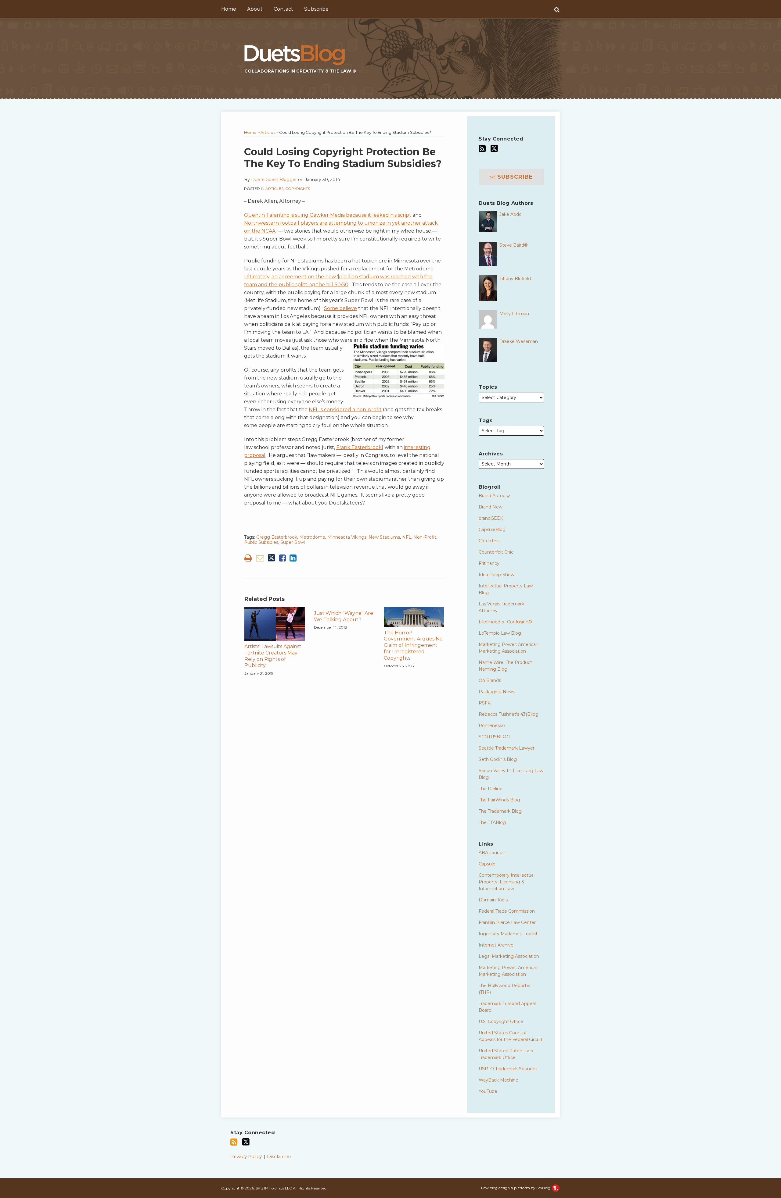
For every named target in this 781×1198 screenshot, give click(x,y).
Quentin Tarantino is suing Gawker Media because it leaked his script (327, 215)
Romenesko (492, 725)
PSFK (485, 703)
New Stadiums (384, 537)
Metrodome (312, 537)
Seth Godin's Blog (498, 759)
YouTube (488, 1091)
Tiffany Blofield (515, 278)
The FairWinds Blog (499, 800)
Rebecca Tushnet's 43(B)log (508, 714)
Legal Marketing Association (509, 956)
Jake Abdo (510, 214)
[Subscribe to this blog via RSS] (482, 148)
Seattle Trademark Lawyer (506, 748)
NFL (406, 537)
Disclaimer (279, 1156)
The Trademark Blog (500, 811)
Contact (283, 9)
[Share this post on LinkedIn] (293, 558)
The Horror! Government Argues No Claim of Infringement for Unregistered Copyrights (413, 645)
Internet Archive (496, 945)
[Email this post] (260, 558)
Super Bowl (292, 542)
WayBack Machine (498, 1080)
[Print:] (248, 558)
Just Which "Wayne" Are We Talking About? (343, 616)
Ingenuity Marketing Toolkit (508, 933)
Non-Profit (424, 537)
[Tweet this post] (271, 558)
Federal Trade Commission (507, 911)
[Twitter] (494, 148)
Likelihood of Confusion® (505, 622)
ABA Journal (492, 852)
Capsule (487, 864)
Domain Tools (493, 900)
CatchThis (489, 541)
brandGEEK (491, 518)
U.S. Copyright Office (501, 1021)
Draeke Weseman (518, 341)
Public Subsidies (261, 542)
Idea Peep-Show (496, 574)
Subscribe (316, 9)
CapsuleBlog (492, 529)
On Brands (490, 680)
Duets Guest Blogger (274, 179)
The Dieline (490, 788)
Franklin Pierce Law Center (507, 922)
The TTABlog (492, 822)
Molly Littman (514, 313)
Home (228, 9)
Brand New (490, 507)
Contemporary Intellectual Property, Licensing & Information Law (506, 881)
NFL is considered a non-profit (345, 409)
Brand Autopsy (494, 495)
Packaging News (497, 691)
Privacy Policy (246, 1156)
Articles (268, 132)
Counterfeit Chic (496, 552)
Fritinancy (489, 563)
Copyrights (297, 188)
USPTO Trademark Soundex (508, 1068)
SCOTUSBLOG (494, 737)
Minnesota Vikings (346, 537)
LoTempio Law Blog (500, 633)
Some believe (340, 308)
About (255, 9)
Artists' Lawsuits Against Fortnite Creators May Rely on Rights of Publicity (272, 656)
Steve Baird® (513, 245)
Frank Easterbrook (359, 447)
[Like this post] (282, 558)
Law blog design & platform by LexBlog (516, 1188)
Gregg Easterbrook (276, 537)
